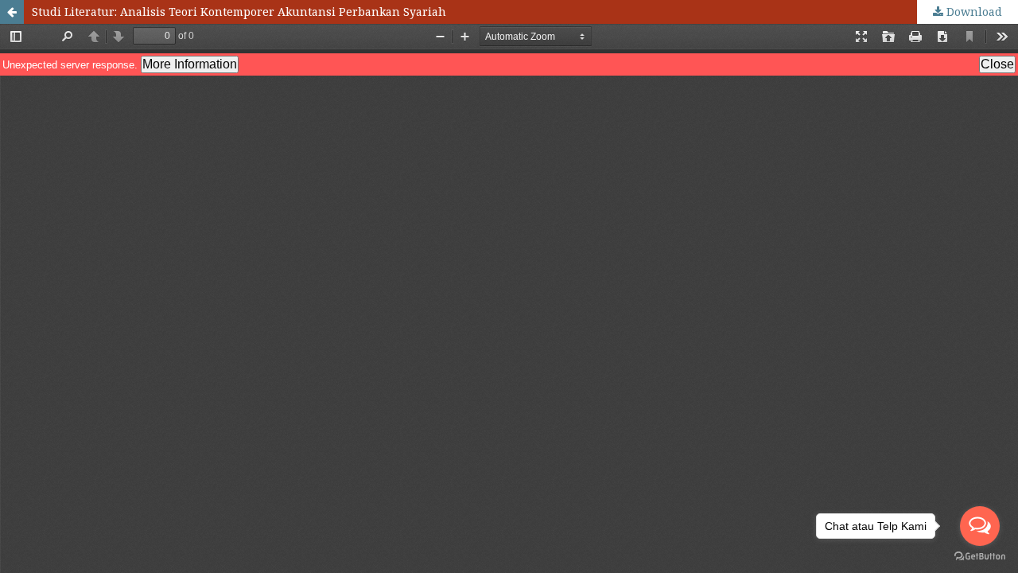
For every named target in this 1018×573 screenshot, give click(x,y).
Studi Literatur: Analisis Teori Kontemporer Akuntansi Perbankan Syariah (239, 11)
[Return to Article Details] (12, 12)
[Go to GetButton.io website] (979, 557)
